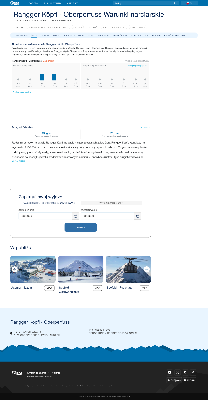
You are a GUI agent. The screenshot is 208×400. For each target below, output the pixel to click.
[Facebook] (193, 372)
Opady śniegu (120, 35)
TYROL (17, 20)
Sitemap (64, 386)
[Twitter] (177, 372)
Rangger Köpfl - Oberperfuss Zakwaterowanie (49, 202)
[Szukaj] (175, 3)
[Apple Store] (189, 379)
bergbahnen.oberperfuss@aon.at (113, 333)
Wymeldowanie (89, 209)
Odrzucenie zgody (106, 386)
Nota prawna (16, 386)
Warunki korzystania (50, 386)
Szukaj (81, 227)
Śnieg (34, 35)
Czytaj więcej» (19, 160)
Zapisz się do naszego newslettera (39, 376)
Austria (77, 27)
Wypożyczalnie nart (175, 35)
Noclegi (156, 35)
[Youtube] (170, 372)
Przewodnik (21, 35)
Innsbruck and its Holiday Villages (48, 27)
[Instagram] (185, 372)
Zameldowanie (26, 209)
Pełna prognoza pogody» (137, 65)
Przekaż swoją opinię (21, 92)
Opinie (91, 35)
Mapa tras (103, 35)
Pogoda (33, 3)
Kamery (57, 35)
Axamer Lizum (137, 27)
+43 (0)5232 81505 (99, 329)
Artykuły (72, 3)
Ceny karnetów (139, 35)
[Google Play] (174, 379)
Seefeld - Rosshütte (114, 27)
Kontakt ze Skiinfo (36, 372)
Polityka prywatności (32, 386)
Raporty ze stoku (74, 35)
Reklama (55, 372)
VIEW (49, 288)
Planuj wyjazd (52, 3)
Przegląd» (145, 127)
